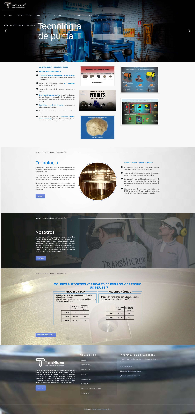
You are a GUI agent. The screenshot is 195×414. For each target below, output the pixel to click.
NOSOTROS (85, 370)
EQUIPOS (84, 374)
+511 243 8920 (127, 366)
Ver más (40, 388)
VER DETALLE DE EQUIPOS (45, 335)
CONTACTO (85, 393)
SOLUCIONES (86, 379)
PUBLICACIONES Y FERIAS (91, 389)
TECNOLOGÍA (86, 365)
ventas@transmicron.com (132, 371)
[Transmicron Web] (15, 5)
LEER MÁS (40, 258)
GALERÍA (84, 384)
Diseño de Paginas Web (102, 409)
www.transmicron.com (131, 376)
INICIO (83, 360)
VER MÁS (40, 196)
